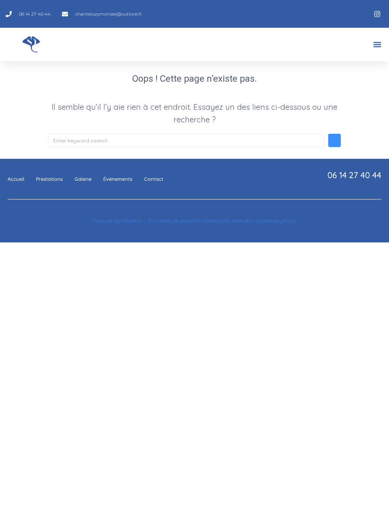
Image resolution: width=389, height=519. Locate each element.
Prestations (49, 179)
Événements (117, 179)
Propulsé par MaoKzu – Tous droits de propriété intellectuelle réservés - (174, 221)
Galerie (83, 179)
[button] (377, 44)
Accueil (16, 179)
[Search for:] (186, 140)
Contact (153, 179)
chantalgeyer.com (276, 221)
